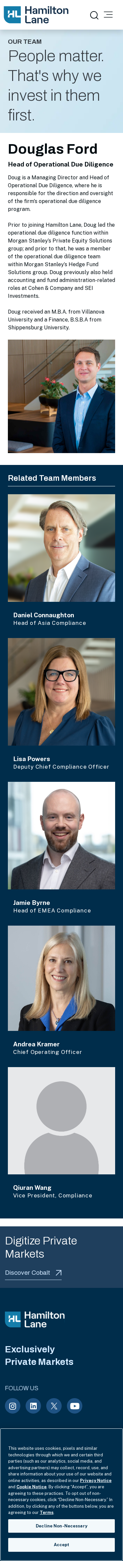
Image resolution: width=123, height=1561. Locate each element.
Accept (62, 1544)
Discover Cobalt (27, 1272)
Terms (46, 1512)
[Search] (93, 14)
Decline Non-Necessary (61, 1525)
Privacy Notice (96, 1480)
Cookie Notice (31, 1486)
